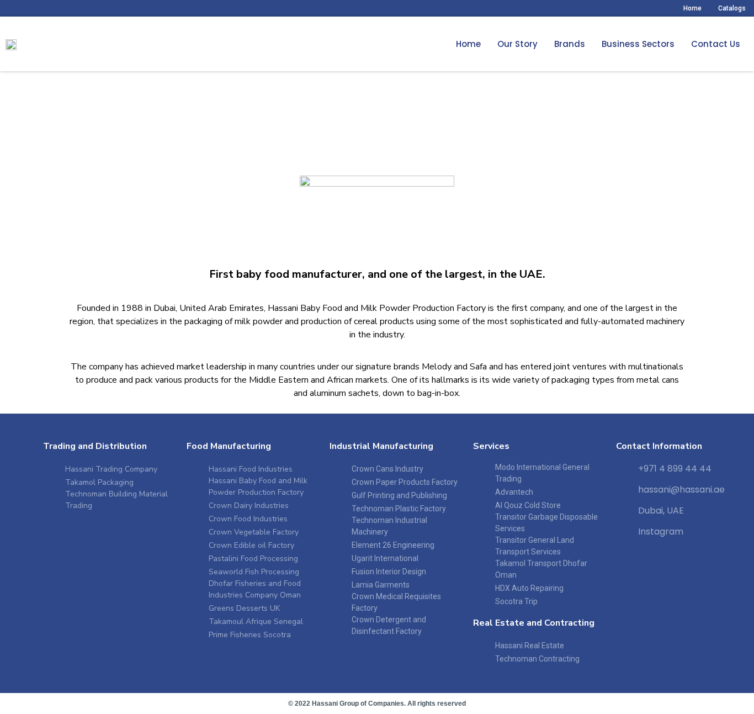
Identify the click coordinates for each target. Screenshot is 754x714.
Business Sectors (638, 44)
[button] (517, 44)
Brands (569, 44)
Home (692, 8)
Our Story (517, 44)
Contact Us (715, 44)
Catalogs (732, 8)
